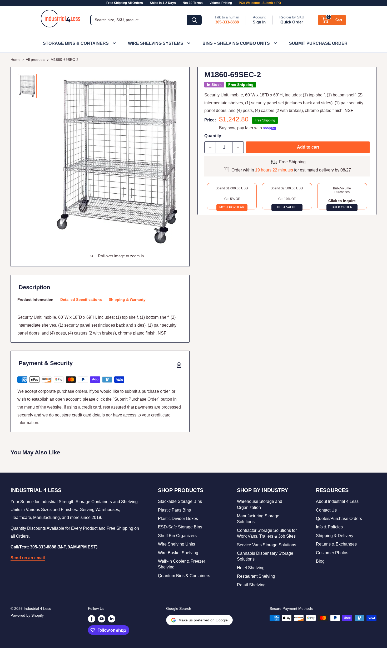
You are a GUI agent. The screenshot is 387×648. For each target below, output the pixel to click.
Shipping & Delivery (334, 535)
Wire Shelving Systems (155, 43)
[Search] (194, 20)
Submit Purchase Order (318, 43)
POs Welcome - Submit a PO (260, 3)
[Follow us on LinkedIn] (111, 618)
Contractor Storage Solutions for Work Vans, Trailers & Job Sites (267, 533)
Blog (320, 561)
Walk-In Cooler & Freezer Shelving (181, 564)
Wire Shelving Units (176, 544)
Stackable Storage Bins (180, 501)
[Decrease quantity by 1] (210, 147)
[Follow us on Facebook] (91, 618)
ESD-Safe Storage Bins (180, 527)
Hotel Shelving (251, 568)
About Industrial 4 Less (337, 501)
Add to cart (308, 147)
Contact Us (326, 510)
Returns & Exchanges (336, 544)
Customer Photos (332, 553)
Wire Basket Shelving (178, 553)
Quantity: (213, 136)
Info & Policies (329, 527)
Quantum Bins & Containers (184, 575)
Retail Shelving (251, 585)
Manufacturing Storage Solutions (258, 519)
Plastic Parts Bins (174, 510)
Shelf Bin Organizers (177, 535)
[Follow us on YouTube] (101, 618)
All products (35, 59)
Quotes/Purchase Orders (339, 518)
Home (16, 59)
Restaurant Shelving (256, 576)
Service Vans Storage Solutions (266, 545)
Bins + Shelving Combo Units (236, 43)
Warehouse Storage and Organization (259, 504)
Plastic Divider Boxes (178, 518)
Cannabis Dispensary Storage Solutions (265, 556)
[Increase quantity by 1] (238, 147)
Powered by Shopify (27, 615)
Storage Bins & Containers (76, 43)
